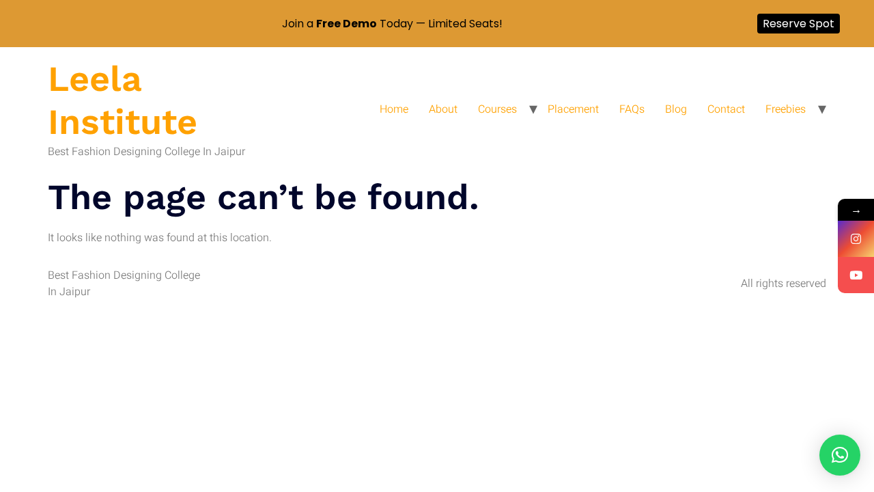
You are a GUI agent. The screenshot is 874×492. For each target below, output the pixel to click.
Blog (676, 109)
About (443, 109)
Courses (497, 109)
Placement (573, 109)
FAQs (632, 109)
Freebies (785, 109)
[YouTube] (856, 275)
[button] (839, 455)
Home (394, 109)
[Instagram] (856, 239)
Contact (726, 109)
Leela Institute (122, 100)
